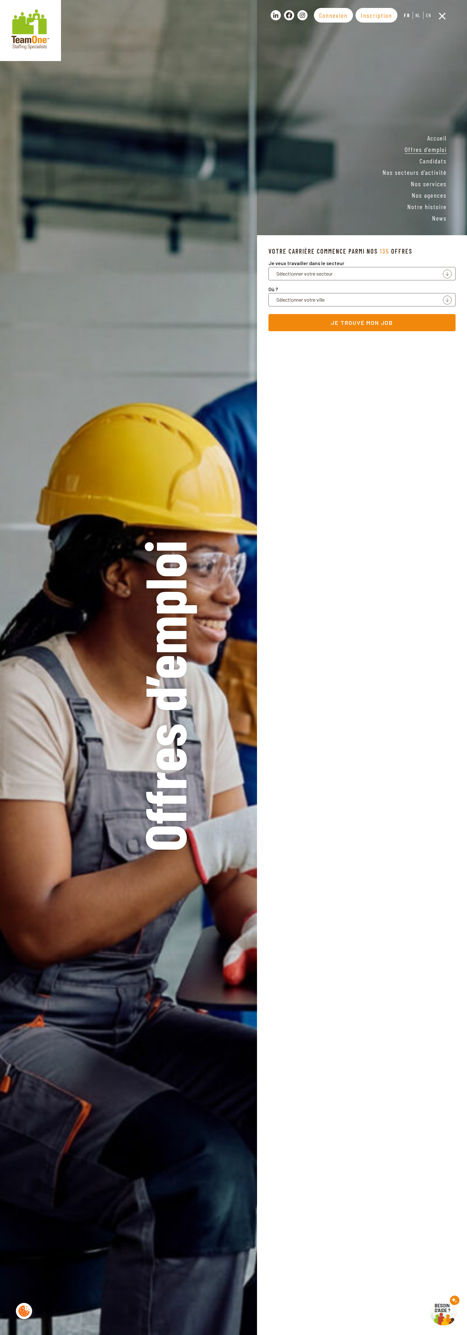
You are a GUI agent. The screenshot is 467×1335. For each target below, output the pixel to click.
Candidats (433, 161)
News (439, 218)
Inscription (376, 15)
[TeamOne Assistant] (444, 1310)
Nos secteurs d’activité (414, 172)
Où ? (273, 289)
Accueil (437, 138)
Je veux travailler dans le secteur (306, 263)
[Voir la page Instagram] (302, 15)
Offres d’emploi (426, 149)
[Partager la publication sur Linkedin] (275, 15)
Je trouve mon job (362, 322)
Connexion (333, 15)
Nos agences (429, 195)
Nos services (429, 184)
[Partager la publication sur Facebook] (289, 15)
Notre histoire (427, 206)
